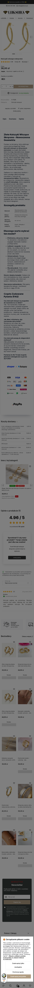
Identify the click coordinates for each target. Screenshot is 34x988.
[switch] (4, 983)
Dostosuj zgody (18, 972)
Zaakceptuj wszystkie (18, 976)
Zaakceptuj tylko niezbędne (18, 965)
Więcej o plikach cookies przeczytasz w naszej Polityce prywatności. (14, 957)
